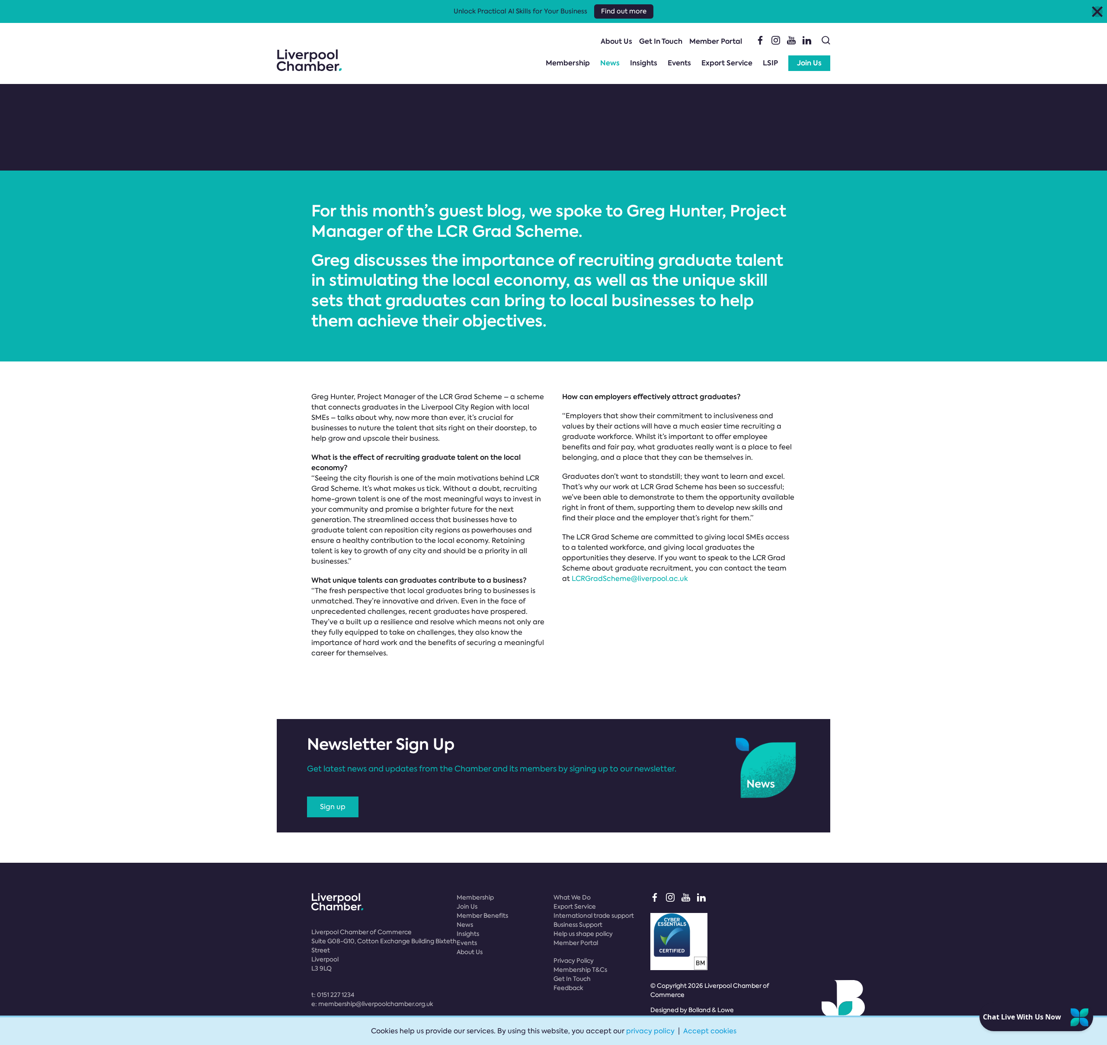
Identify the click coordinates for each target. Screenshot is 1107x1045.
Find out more (623, 11)
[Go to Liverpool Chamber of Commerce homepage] (309, 60)
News (610, 63)
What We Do (572, 897)
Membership (568, 63)
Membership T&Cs (580, 970)
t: (332, 995)
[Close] (1097, 11)
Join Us (809, 63)
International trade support (594, 915)
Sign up (333, 806)
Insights (643, 63)
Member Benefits (482, 915)
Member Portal (715, 41)
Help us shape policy (583, 934)
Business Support (578, 925)
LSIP (770, 63)
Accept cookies (709, 1030)
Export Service (726, 63)
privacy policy (650, 1030)
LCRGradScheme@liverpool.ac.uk (630, 578)
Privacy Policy (574, 960)
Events (679, 63)
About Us (616, 41)
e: (372, 1004)
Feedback (568, 988)
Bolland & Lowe (711, 1010)
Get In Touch (660, 41)
